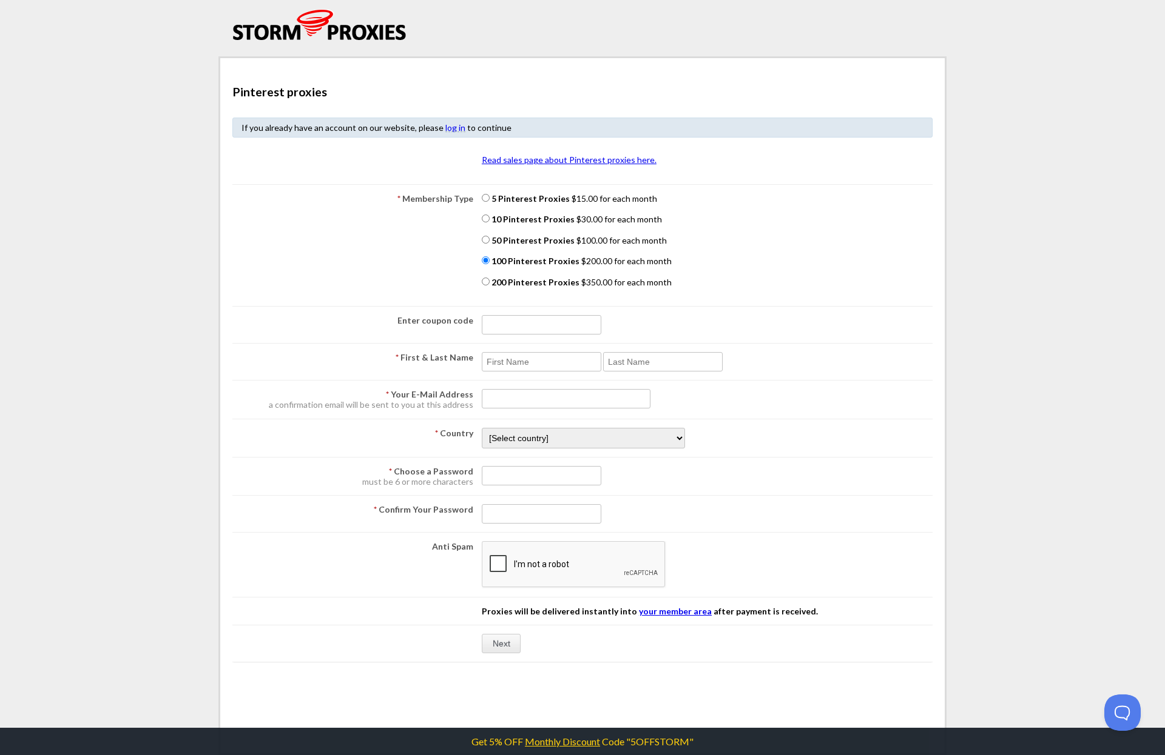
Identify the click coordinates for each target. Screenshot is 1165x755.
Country (454, 433)
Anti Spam (452, 546)
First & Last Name (434, 357)
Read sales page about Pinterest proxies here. (569, 160)
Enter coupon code (435, 320)
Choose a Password (431, 471)
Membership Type (435, 198)
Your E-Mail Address (429, 394)
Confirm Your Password (423, 509)
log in (455, 127)
